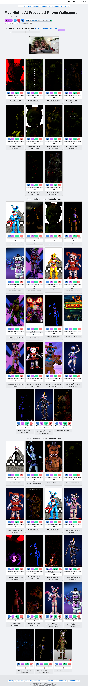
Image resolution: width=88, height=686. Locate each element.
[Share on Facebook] (22, 20)
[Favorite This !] (70, 139)
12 (17, 93)
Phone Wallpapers (24, 23)
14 (56, 569)
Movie (69, 336)
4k (14, 23)
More (47, 20)
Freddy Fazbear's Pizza (53, 30)
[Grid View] (27, 20)
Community (76, 1)
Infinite (35, 20)
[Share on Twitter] (15, 20)
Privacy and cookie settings (73, 680)
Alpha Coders (4, 1)
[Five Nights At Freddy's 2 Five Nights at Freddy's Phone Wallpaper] (15, 472)
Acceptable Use (37, 680)
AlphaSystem (38, 334)
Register (84, 1)
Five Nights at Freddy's (33, 6)
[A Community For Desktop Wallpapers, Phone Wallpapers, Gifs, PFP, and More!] (19, 6)
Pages (39, 20)
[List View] (30, 20)
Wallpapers (10, 23)
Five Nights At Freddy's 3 (45, 6)
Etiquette (43, 680)
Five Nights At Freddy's (15, 102)
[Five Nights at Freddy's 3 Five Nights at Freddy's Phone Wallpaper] (73, 136)
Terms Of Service (28, 680)
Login (81, 1)
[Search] (41, 2)
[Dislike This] (79, 139)
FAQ (15, 680)
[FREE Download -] (66, 139)
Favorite (9, 20)
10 (75, 329)
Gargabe (19, 97)
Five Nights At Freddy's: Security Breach (34, 290)
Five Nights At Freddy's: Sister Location (15, 290)
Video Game (24, 6)
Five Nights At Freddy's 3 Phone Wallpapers (60, 6)
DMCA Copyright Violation (61, 680)
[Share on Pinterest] (18, 20)
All (5, 23)
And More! (61, 30)
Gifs (31, 23)
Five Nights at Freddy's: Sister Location (39, 30)
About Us (11, 680)
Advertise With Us (50, 680)
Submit (70, 1)
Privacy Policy (20, 680)
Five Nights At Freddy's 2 (25, 30)
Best (43, 20)
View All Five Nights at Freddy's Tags (45, 28)
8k (17, 23)
